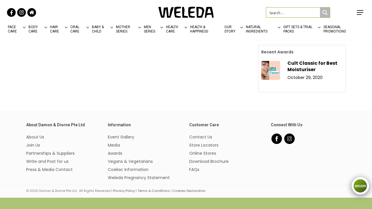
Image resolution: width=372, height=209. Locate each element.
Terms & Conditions (153, 190)
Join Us (33, 145)
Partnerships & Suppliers (50, 153)
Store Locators (204, 145)
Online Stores (202, 153)
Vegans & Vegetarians (130, 161)
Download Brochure (209, 161)
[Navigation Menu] (360, 12)
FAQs (194, 169)
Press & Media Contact (49, 169)
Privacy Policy (124, 190)
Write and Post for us (47, 161)
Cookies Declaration (188, 190)
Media (114, 145)
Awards (115, 153)
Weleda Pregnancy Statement (139, 178)
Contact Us (200, 137)
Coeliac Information (128, 169)
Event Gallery (121, 137)
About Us (35, 137)
